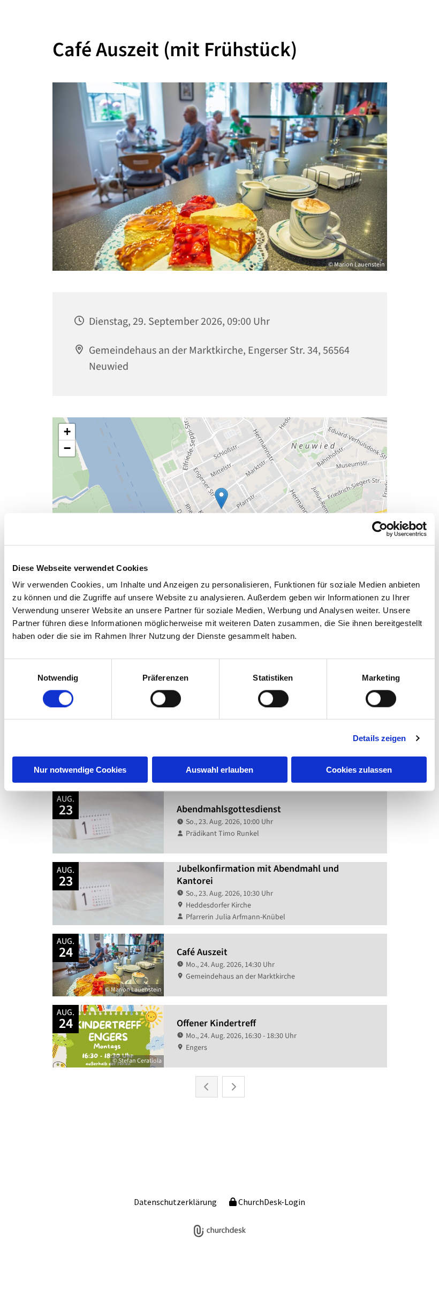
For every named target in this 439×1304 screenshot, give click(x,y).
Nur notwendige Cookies (80, 769)
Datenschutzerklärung (175, 1201)
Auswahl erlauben (219, 769)
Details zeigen (379, 737)
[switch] (165, 698)
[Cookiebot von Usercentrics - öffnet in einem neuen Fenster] (380, 529)
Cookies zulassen (359, 769)
